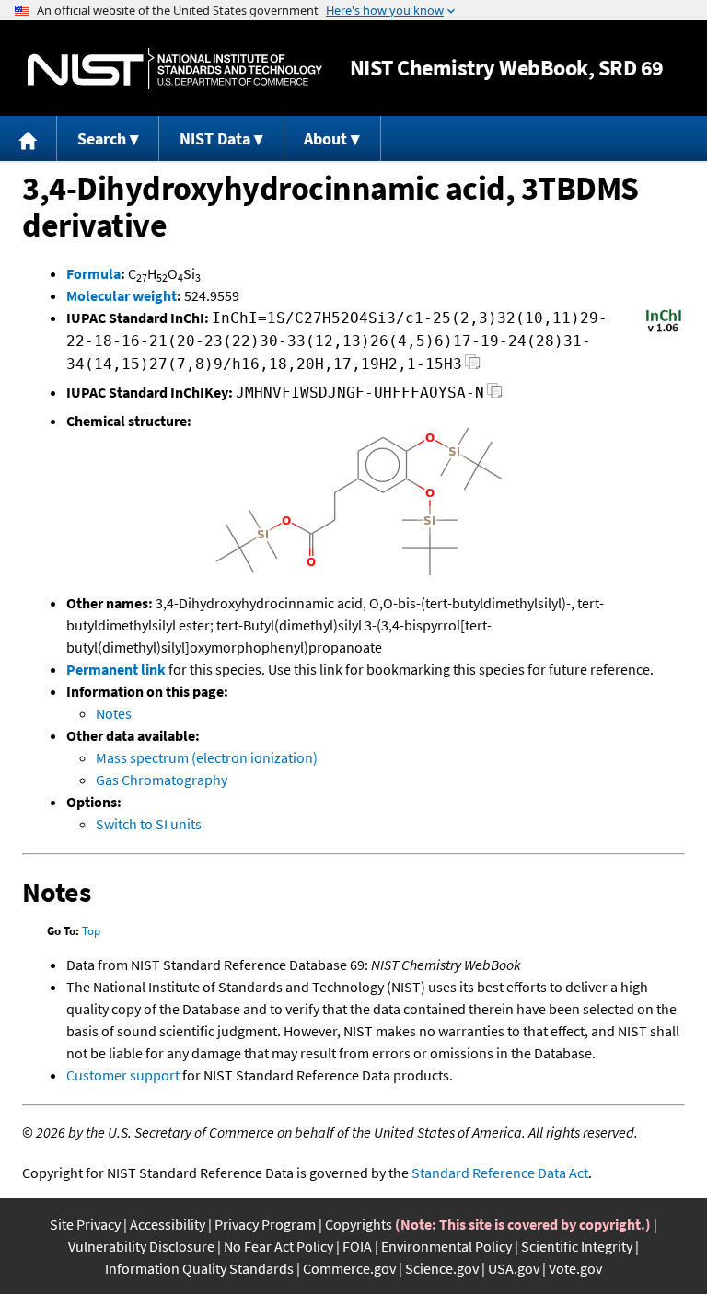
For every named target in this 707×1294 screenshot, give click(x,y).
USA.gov (513, 1268)
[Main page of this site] (28, 138)
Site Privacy (85, 1224)
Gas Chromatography (161, 779)
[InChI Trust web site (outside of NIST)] (664, 330)
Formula (93, 273)
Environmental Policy (446, 1246)
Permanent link (116, 669)
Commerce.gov (349, 1268)
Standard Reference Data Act (499, 1172)
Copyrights (358, 1224)
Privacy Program (265, 1224)
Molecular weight (121, 295)
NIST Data (215, 138)
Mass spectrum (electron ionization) (207, 757)
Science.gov (442, 1268)
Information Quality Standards (199, 1268)
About (325, 138)
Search (101, 138)
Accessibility (167, 1224)
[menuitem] (28, 138)
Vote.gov (575, 1268)
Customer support (123, 1075)
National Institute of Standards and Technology (175, 68)
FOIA (357, 1246)
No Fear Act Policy (278, 1246)
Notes (114, 713)
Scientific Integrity (576, 1246)
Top (91, 931)
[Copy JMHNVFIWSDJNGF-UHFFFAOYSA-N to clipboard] (495, 395)
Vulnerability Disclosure (141, 1246)
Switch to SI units (149, 824)
